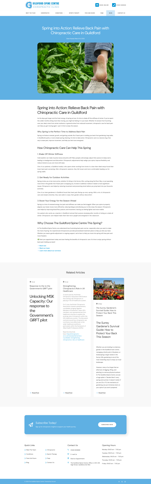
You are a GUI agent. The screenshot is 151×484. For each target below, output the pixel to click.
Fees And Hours (90, 13)
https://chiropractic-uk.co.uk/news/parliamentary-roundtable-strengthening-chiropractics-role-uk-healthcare (73, 337)
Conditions (59, 13)
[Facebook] (119, 481)
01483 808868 (75, 450)
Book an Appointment (78, 459)
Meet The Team (30, 13)
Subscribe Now (107, 423)
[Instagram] (125, 481)
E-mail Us (74, 454)
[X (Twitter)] (122, 481)
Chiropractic (45, 13)
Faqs (101, 13)
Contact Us (121, 13)
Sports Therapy (74, 13)
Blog (110, 13)
